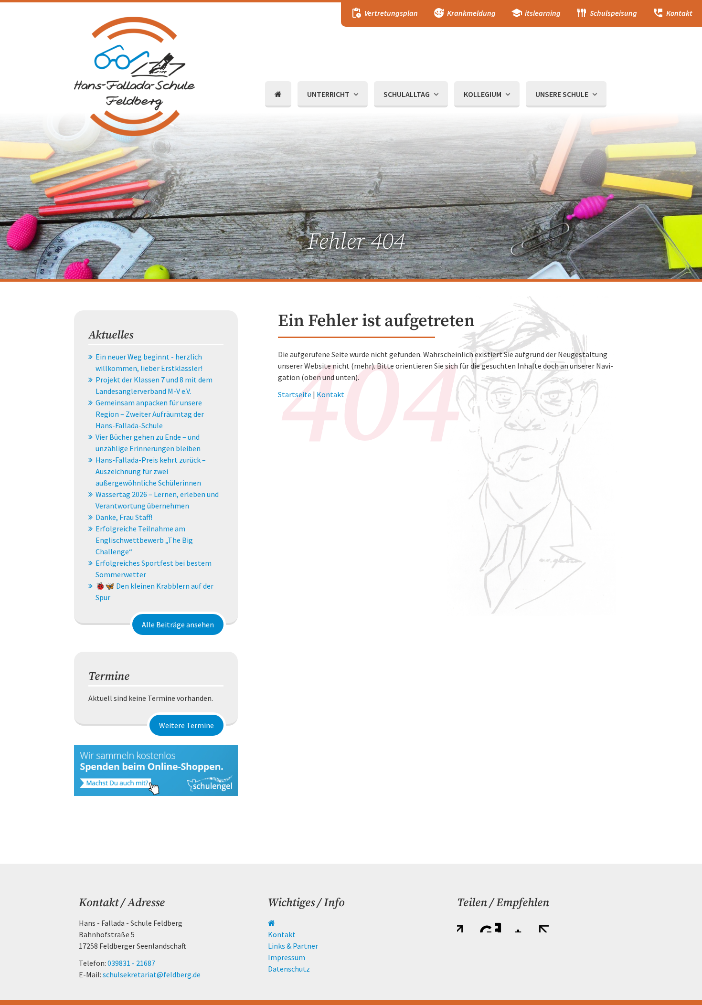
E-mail (541, 924)
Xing (522, 924)
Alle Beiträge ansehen (178, 624)
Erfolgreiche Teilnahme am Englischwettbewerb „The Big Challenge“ (144, 540)
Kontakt (330, 394)
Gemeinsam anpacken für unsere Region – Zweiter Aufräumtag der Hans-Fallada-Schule (150, 414)
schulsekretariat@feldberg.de (152, 974)
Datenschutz (289, 968)
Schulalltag (406, 94)
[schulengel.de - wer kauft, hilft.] (156, 769)
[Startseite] (278, 94)
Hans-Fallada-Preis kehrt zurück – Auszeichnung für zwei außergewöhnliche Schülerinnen (151, 471)
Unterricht (328, 94)
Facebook (464, 924)
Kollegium (482, 94)
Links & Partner (293, 946)
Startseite (294, 394)
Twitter (483, 924)
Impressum (286, 957)
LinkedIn (503, 924)
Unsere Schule (561, 94)
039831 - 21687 (131, 963)
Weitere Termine (186, 725)
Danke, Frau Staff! (124, 517)
